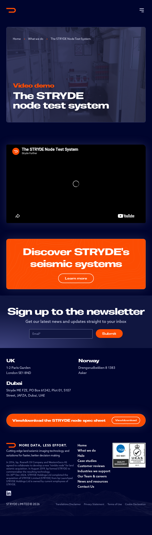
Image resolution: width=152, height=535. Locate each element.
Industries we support (94, 471)
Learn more (76, 278)
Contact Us (86, 486)
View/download (126, 420)
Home (17, 39)
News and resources (93, 481)
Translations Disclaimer (68, 504)
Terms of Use (114, 504)
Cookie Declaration (135, 504)
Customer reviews (91, 466)
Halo (81, 456)
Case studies (87, 461)
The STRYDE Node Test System (71, 39)
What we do (35, 39)
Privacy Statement (94, 504)
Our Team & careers (92, 476)
